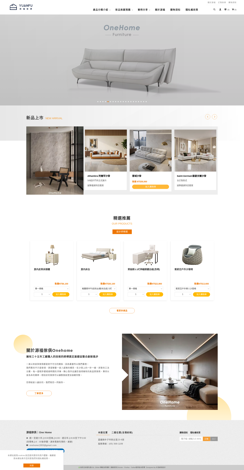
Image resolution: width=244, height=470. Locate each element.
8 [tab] (115, 101)
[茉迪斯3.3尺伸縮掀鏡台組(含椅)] (145, 255)
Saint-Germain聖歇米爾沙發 (191, 176)
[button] (214, 9)
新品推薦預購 (123, 10)
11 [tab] (123, 101)
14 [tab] (130, 101)
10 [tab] (120, 101)
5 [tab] (108, 101)
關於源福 (160, 10)
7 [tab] (113, 101)
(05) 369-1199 (116, 444)
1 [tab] (97, 101)
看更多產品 (122, 311)
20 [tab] (146, 101)
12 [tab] (125, 101)
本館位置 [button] (103, 432)
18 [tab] (141, 101)
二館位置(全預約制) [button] (122, 432)
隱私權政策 (192, 10)
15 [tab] (133, 101)
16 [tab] (135, 101)
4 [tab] (105, 101)
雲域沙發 (136, 176)
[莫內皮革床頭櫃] (51, 255)
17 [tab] (138, 101)
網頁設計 (162, 467)
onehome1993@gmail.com (43, 445)
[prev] (207, 116)
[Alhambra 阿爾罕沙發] (106, 151)
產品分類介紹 (100, 10)
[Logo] (21, 7)
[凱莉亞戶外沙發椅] (192, 255)
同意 (32, 465)
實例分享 (143, 10)
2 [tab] (100, 101)
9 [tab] (118, 101)
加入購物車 (61, 294)
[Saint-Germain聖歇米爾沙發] (195, 151)
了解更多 (39, 393)
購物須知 (175, 10)
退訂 (214, 439)
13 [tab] (128, 101)
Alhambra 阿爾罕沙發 (98, 176)
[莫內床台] (98, 255)
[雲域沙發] (151, 151)
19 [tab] (143, 101)
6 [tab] (110, 101)
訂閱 (206, 439)
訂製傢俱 (222, 2)
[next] (214, 116)
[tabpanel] (122, 59)
